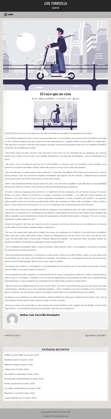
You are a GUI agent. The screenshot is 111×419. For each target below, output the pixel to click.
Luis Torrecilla (55, 3)
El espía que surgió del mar (17, 379)
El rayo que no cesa (55, 93)
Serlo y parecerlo (12, 383)
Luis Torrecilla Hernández (44, 99)
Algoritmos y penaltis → (96, 335)
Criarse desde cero (13, 398)
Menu (10, 14)
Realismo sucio (11, 360)
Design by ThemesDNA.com (55, 416)
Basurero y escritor (13, 393)
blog (77, 98)
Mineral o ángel (11, 364)
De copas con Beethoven (15, 388)
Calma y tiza (10, 369)
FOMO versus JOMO (14, 355)
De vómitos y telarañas (15, 374)
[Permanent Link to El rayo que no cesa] (55, 55)
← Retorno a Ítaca (11, 335)
